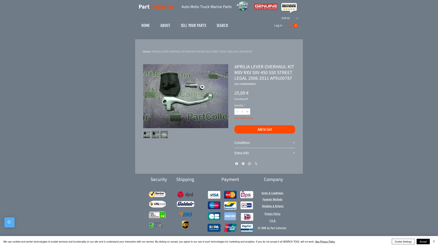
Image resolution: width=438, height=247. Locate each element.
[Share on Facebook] (237, 164)
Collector (162, 7)
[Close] (434, 241)
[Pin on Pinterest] (243, 164)
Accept (423, 241)
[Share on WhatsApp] (250, 164)
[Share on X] (256, 164)
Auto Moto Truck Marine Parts (207, 7)
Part (145, 7)
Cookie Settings (403, 241)
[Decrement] (237, 112)
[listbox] (290, 18)
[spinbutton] (242, 112)
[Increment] (247, 112)
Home (146, 52)
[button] (290, 18)
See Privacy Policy (325, 241)
